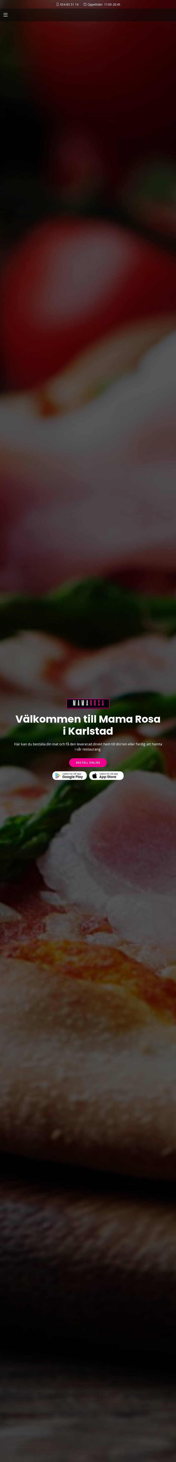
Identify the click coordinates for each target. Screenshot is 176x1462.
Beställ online (88, 762)
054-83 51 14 (69, 4)
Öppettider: (104, 4)
